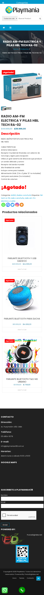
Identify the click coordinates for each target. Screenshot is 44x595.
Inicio (14, 578)
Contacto (30, 578)
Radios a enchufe (24, 195)
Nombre (4, 495)
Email (3, 502)
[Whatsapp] (3, 205)
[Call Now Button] (22, 590)
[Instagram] (17, 205)
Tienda (21, 578)
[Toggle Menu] (3, 2)
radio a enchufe (17, 198)
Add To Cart (22, 269)
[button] (39, 74)
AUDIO (13, 195)
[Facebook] (8, 205)
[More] (22, 205)
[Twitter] (12, 205)
